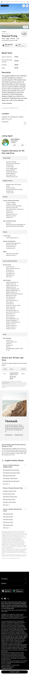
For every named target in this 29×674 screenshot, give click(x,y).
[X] (8, 598)
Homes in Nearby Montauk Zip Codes (12, 510)
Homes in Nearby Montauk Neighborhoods (11, 466)
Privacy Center (8, 603)
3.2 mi (22, 373)
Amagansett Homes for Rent (9, 491)
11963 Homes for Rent (8, 522)
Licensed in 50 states (7, 668)
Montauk (21, 117)
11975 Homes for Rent (8, 519)
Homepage (4, 117)
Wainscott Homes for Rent (9, 499)
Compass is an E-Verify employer (14, 605)
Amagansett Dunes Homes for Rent (11, 481)
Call (14, 145)
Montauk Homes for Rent (9, 494)
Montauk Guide (8, 434)
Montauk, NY (12, 40)
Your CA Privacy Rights (8, 608)
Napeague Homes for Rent (9, 475)
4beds (3, 38)
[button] (2, 2)
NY (9, 117)
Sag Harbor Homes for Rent (9, 502)
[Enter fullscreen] (25, 123)
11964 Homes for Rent (8, 525)
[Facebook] (5, 598)
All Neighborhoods (18, 434)
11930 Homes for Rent (8, 514)
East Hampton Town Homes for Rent (11, 472)
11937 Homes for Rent (8, 516)
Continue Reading (7, 103)
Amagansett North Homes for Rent (11, 470)
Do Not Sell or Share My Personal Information (11, 602)
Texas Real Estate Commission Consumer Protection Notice (12, 654)
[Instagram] (2, 598)
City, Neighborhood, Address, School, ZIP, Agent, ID (15, 1)
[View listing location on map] (24, 34)
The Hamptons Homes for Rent (10, 478)
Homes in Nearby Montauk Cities (13, 488)
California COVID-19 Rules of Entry (19, 606)
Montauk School (14, 373)
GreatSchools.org (5, 382)
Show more (5, 484)
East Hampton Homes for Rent (10, 496)
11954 (16, 40)
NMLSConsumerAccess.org (7, 666)
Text (22, 145)
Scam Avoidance (16, 603)
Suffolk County (14, 117)
